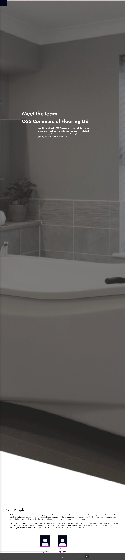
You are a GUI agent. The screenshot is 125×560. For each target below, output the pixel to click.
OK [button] (87, 556)
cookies (79, 557)
